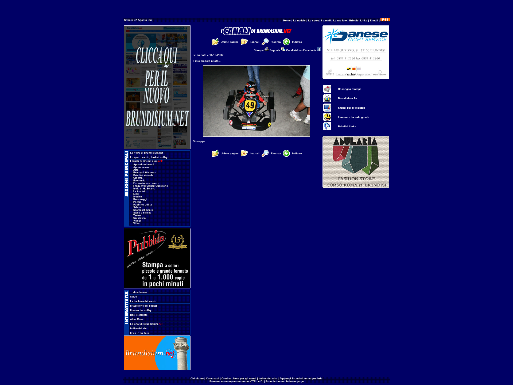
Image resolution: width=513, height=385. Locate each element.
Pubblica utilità (142, 204)
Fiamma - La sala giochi (353, 117)
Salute (137, 207)
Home (287, 20)
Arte (135, 170)
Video (136, 223)
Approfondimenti (143, 164)
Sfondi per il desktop (351, 107)
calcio (145, 157)
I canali (326, 20)
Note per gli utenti (244, 378)
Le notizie (299, 20)
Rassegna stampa (350, 88)
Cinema (137, 178)
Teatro (137, 215)
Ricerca (276, 41)
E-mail (374, 20)
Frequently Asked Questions (150, 186)
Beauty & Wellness (144, 172)
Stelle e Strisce (142, 212)
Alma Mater (137, 319)
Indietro (297, 41)
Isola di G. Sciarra (144, 188)
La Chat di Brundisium (146, 324)
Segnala (275, 50)
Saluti (133, 296)
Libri (136, 194)
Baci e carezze (138, 315)
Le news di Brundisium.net (146, 152)
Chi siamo (197, 378)
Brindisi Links (358, 20)
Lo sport (313, 20)
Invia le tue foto (139, 333)
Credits (226, 378)
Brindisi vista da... (144, 175)
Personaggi (140, 199)
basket (155, 157)
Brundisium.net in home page (285, 381)
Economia (139, 180)
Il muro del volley (140, 310)
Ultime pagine (230, 41)
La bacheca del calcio (143, 301)
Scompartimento (143, 210)
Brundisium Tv (347, 98)
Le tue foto (340, 20)
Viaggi (137, 220)
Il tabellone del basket (143, 305)
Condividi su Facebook (301, 50)
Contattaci (212, 378)
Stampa (259, 50)
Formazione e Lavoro (146, 183)
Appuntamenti (141, 167)
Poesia (137, 202)
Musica (137, 196)
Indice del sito (138, 328)
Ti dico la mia (138, 292)
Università (139, 218)
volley (164, 157)
